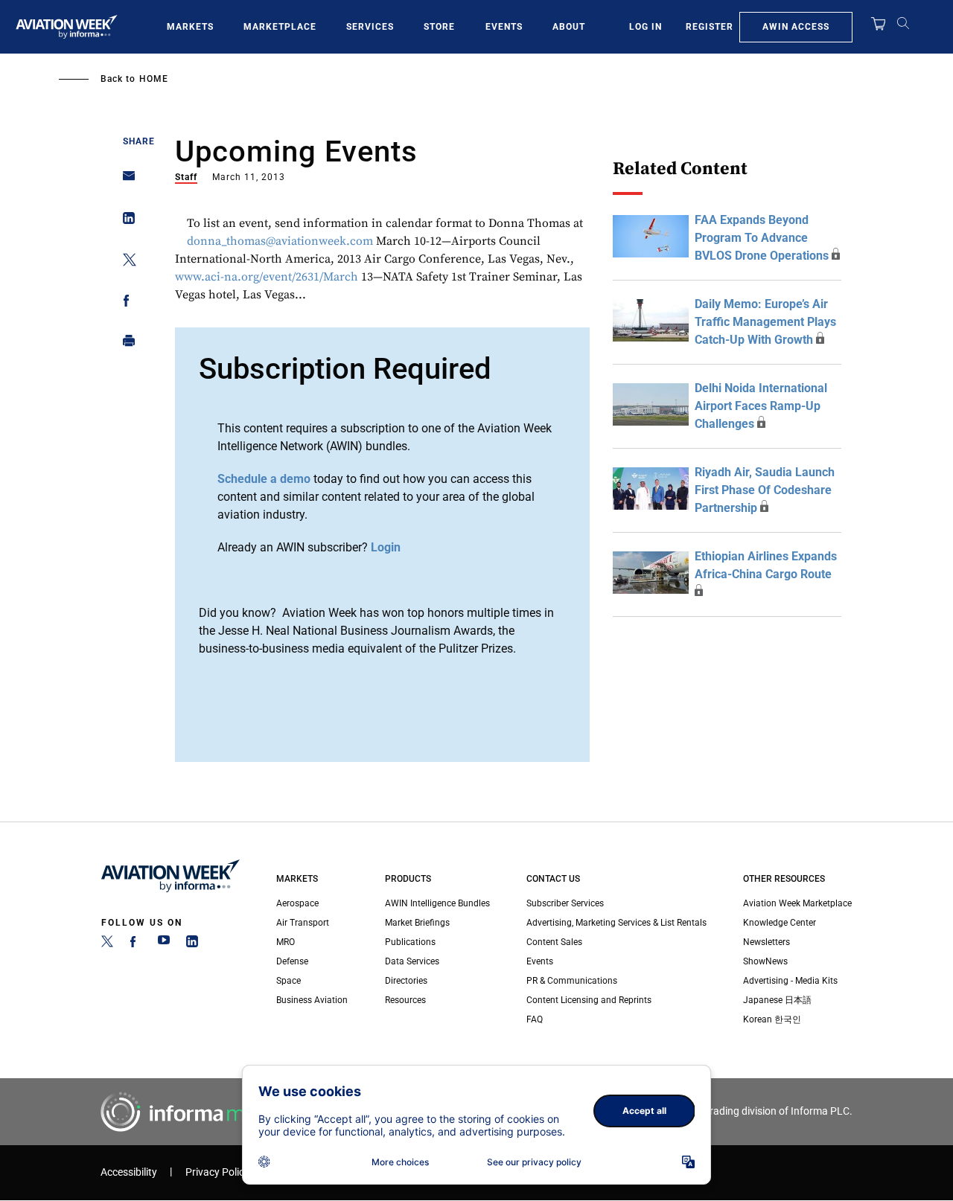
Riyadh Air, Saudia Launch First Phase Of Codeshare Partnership (765, 490)
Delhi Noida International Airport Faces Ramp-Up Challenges (761, 406)
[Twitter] (107, 944)
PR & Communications (571, 981)
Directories (406, 981)
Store (439, 27)
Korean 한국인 (772, 1019)
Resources (405, 1000)
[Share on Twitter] (125, 262)
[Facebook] (135, 944)
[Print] (125, 344)
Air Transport (302, 922)
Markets (190, 27)
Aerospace (297, 903)
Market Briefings (417, 922)
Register (709, 27)
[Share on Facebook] (125, 303)
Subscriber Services (565, 903)
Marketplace (279, 27)
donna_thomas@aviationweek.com (280, 241)
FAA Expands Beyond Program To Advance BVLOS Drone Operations (762, 238)
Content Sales (554, 942)
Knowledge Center (779, 922)
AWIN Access (795, 27)
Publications (410, 942)
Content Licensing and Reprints (588, 1000)
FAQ (534, 1019)
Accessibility (129, 1172)
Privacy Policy (217, 1172)
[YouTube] (164, 944)
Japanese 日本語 (777, 1000)
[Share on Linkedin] (125, 221)
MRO (285, 942)
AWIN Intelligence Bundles (437, 903)
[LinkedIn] (192, 944)
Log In (645, 27)
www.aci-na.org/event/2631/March (266, 276)
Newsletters (766, 942)
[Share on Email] (125, 180)
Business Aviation (312, 1000)
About (568, 27)
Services (370, 27)
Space (288, 981)
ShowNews (765, 961)
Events (504, 27)
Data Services (412, 961)
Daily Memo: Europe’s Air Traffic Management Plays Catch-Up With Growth (765, 322)
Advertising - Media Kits (790, 981)
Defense (292, 961)
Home (153, 79)
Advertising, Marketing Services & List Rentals (616, 922)
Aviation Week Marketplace (797, 903)
